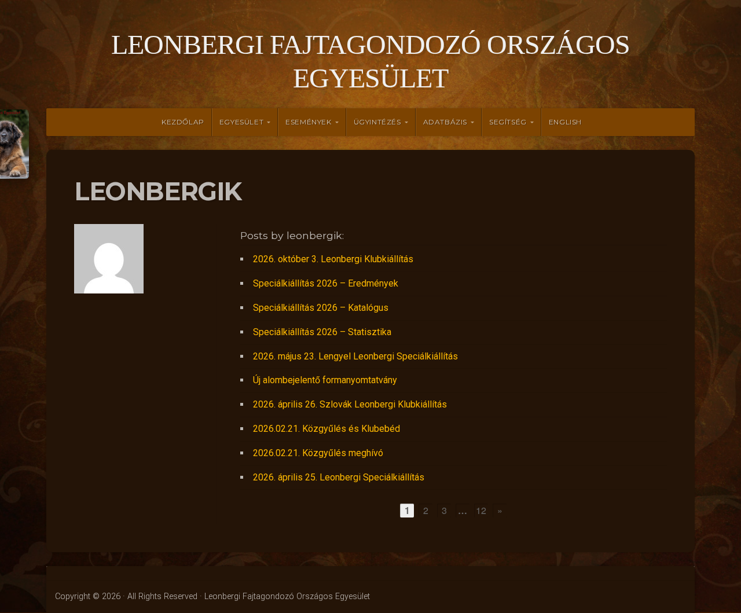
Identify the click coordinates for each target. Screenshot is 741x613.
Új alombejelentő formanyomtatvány (325, 380)
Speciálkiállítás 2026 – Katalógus (320, 307)
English (565, 122)
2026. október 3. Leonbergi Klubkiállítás (333, 259)
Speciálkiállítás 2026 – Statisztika (322, 331)
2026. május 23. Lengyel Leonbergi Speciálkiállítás (355, 356)
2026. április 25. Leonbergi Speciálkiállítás (338, 477)
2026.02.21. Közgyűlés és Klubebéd (326, 428)
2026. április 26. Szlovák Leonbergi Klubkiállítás (350, 404)
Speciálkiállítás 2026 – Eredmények (325, 283)
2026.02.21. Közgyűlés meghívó (318, 452)
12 (481, 510)
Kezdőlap (183, 122)
